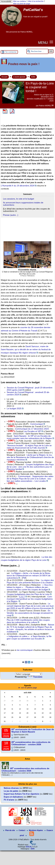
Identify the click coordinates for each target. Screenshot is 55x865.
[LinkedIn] (29, 663)
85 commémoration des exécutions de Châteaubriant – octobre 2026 (30, 743)
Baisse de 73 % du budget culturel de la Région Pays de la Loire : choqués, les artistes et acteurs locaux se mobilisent (30, 628)
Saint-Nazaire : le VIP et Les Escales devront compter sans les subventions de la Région (29, 437)
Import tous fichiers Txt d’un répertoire (21, 794)
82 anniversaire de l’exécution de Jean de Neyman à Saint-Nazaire (32, 730)
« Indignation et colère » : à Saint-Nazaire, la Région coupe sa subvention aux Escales (29, 637)
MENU (43, 42)
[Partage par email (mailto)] (23, 663)
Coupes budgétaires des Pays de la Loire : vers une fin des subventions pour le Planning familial (30, 466)
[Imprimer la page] (32, 663)
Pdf (24, 578)
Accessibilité (6, 1)
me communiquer (25, 650)
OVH (32, 849)
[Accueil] (11, 27)
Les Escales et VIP (32, 431)
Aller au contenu (19, 1)
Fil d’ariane (9, 800)
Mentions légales (36, 830)
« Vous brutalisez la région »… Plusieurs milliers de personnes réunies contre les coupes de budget (30, 587)
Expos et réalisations (13, 797)
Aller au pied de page (21, 4)
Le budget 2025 (14, 408)
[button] (51, 42)
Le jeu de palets (11, 791)
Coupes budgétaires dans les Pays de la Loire (28, 594)
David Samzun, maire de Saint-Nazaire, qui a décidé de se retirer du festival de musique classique (26, 349)
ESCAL (29, 847)
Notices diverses (11, 788)
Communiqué (36, 424)
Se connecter (11, 52)
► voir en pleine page (27, 688)
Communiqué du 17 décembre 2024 (32, 429)
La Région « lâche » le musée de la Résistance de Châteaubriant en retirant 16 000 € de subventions (29, 575)
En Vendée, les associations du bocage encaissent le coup (30, 612)
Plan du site (10, 830)
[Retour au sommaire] (53, 382)
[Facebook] (26, 663)
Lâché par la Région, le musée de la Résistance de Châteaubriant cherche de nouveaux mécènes (30, 457)
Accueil (4, 77)
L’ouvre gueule (19, 77)
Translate (37, 677)
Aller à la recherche (36, 1)
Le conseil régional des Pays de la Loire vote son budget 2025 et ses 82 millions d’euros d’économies (30, 605)
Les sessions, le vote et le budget (18, 199)
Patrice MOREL (45, 106)
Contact (22, 830)
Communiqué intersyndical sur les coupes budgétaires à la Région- (30, 598)
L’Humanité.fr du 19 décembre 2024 (17, 185)
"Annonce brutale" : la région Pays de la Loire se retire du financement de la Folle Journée (29, 446)
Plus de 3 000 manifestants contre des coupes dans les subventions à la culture (28, 621)
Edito (33, 77)
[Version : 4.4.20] (33, 845)
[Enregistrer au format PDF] (5, 113)
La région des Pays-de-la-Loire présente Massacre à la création (30, 581)
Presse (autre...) (10, 215)
